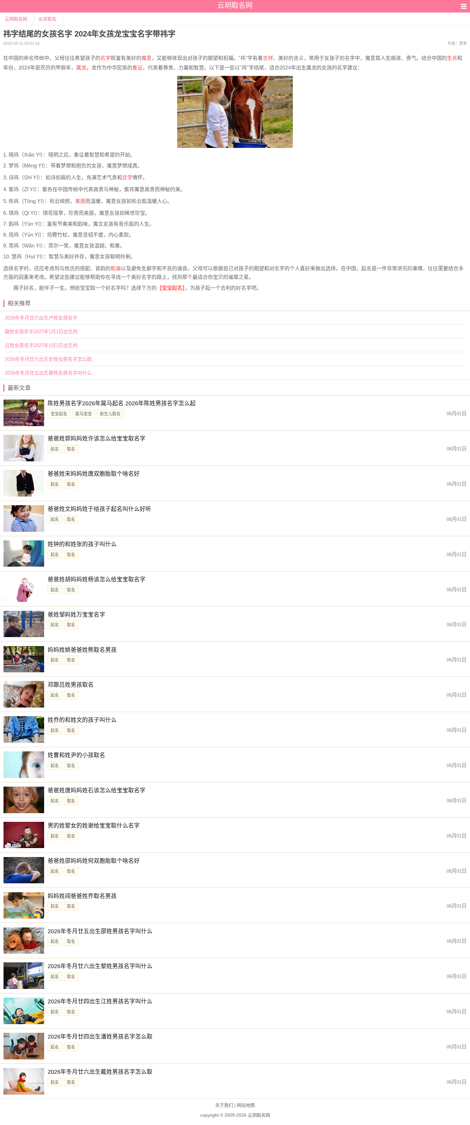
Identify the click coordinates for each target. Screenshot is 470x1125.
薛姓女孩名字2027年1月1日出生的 (41, 331)
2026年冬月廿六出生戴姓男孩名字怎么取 (100, 1072)
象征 (137, 67)
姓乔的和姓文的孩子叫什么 (82, 720)
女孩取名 (47, 18)
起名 (55, 449)
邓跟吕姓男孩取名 (71, 685)
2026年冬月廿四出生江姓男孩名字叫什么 (100, 1001)
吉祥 (268, 58)
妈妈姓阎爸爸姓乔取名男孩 (82, 896)
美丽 (80, 201)
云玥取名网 (16, 18)
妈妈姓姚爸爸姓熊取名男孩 (82, 650)
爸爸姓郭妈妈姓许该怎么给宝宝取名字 (96, 438)
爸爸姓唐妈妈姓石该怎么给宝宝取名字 (96, 790)
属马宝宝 (83, 413)
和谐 (116, 268)
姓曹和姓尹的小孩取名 (76, 755)
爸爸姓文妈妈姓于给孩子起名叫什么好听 (99, 509)
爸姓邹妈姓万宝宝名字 (76, 614)
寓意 (146, 58)
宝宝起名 (59, 413)
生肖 (452, 58)
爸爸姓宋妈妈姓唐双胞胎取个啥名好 (94, 474)
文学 (127, 177)
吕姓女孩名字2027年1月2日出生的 (41, 345)
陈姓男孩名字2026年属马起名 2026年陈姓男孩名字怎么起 (122, 403)
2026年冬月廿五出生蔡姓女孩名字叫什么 (48, 373)
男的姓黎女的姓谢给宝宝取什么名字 (94, 825)
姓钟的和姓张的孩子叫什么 (82, 544)
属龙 (81, 67)
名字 (105, 58)
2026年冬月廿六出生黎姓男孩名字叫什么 (100, 966)
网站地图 (246, 1105)
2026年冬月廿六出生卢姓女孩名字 (41, 317)
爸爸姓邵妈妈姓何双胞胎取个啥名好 (94, 861)
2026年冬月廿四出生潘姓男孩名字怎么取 (100, 1036)
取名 (71, 449)
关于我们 (224, 1105)
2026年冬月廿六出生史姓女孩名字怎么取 (48, 359)
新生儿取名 (110, 413)
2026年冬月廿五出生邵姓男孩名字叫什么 (100, 931)
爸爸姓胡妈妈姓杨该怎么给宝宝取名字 (96, 579)
